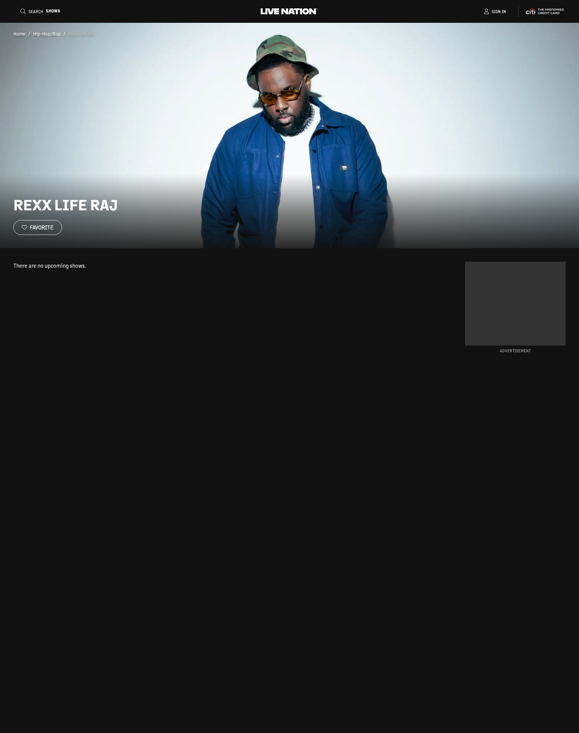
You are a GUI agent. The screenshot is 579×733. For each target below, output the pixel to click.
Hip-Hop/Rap (47, 34)
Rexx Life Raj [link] (81, 34)
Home (19, 34)
